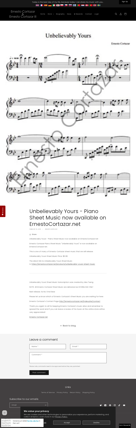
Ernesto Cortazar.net (38, 317)
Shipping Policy (88, 392)
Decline (96, 422)
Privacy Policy (62, 392)
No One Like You (32, 421)
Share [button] (34, 234)
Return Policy (75, 392)
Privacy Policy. (61, 417)
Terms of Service (48, 392)
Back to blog (69, 325)
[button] (50, 14)
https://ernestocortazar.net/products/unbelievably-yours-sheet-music (63, 264)
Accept (67, 422)
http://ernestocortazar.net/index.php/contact (79, 301)
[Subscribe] (45, 405)
